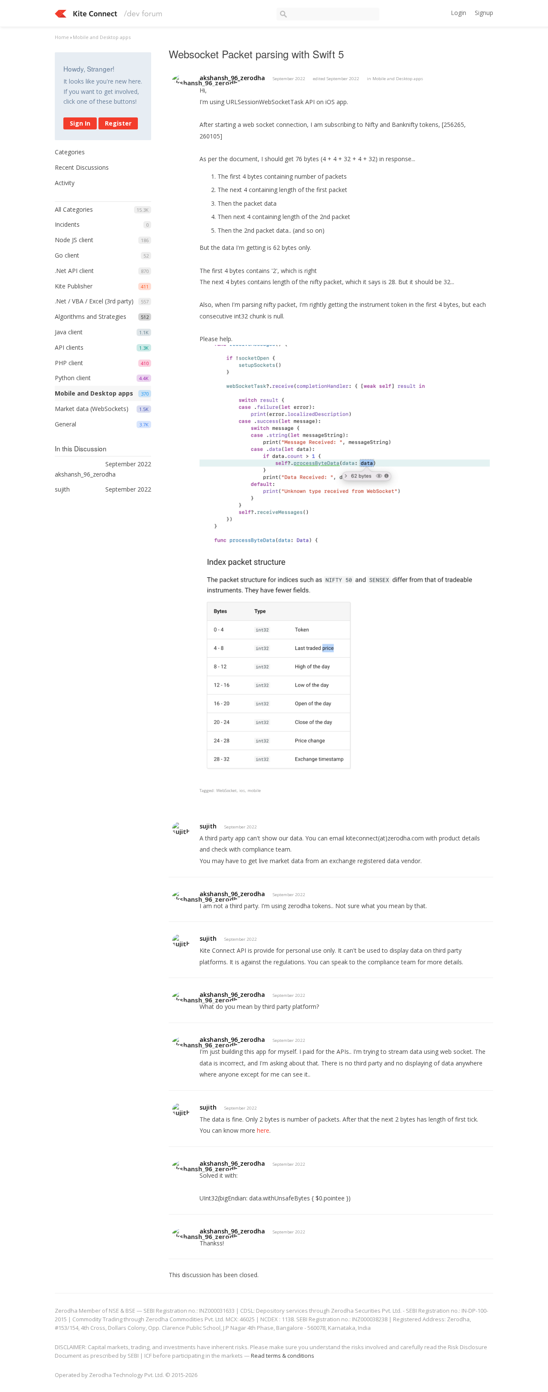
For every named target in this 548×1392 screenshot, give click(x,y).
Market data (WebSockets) (91, 409)
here (263, 1130)
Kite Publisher (73, 286)
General (65, 424)
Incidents (67, 224)
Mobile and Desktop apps (94, 393)
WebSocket (226, 790)
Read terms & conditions (282, 1355)
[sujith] (181, 828)
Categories (70, 152)
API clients (69, 347)
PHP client (69, 363)
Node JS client (74, 240)
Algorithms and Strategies (90, 316)
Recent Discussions (82, 167)
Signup (484, 13)
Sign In (80, 123)
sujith (208, 826)
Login (458, 13)
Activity (64, 183)
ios (242, 790)
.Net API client (74, 271)
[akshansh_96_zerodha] (206, 79)
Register (118, 123)
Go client (67, 255)
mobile (254, 790)
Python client (73, 378)
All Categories (74, 209)
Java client (69, 332)
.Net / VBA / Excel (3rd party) (94, 301)
